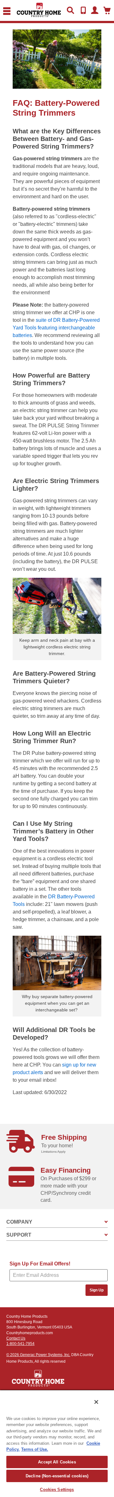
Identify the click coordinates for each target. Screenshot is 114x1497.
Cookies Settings (57, 1489)
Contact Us (15, 1338)
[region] (57, 1443)
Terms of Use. (34, 1449)
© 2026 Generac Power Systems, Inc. (38, 1355)
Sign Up (97, 1290)
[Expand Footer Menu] (106, 1222)
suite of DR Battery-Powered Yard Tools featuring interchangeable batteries (56, 327)
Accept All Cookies (57, 1462)
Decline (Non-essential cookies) (57, 1476)
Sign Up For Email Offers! (40, 1263)
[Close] (96, 1402)
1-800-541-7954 (20, 1343)
